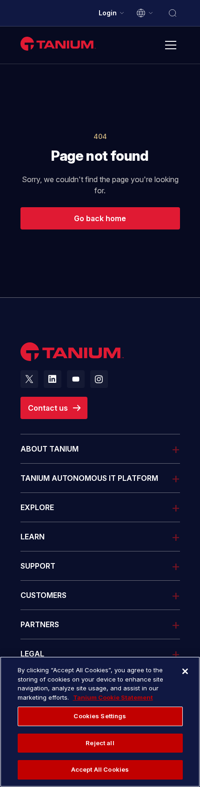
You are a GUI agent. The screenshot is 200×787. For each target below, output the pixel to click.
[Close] (185, 671)
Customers (43, 595)
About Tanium (49, 448)
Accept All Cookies (100, 769)
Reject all (100, 743)
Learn (32, 536)
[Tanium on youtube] (76, 379)
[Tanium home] (58, 43)
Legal (32, 653)
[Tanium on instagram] (99, 379)
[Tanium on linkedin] (52, 379)
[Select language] (145, 13)
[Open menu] (170, 45)
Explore (37, 507)
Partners (39, 624)
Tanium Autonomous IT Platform (89, 478)
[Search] (172, 13)
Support (37, 566)
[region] (100, 721)
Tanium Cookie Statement (113, 697)
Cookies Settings (99, 716)
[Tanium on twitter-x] (29, 379)
